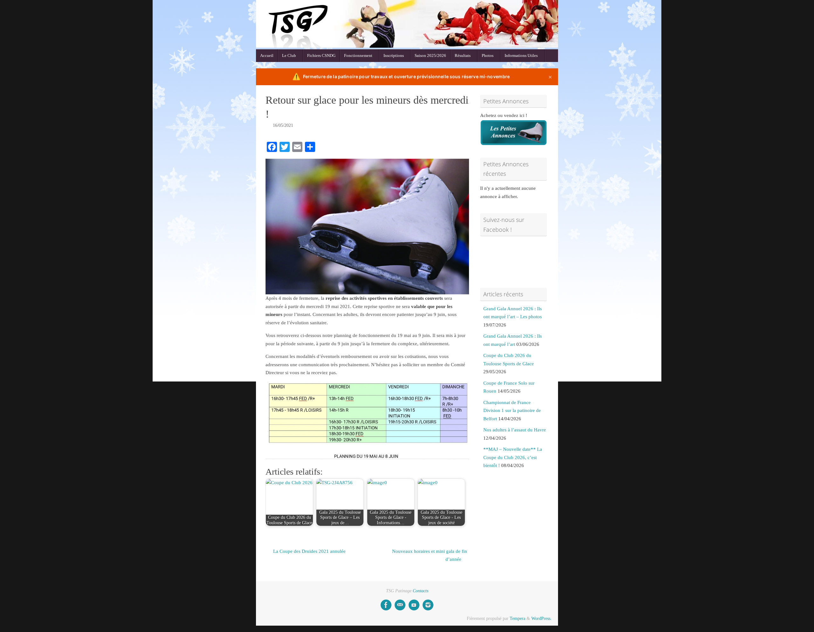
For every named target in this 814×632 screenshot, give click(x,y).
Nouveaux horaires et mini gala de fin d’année (429, 555)
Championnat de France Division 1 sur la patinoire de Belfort (512, 410)
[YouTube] (414, 605)
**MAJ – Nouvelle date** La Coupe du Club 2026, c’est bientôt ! (512, 457)
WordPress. (541, 618)
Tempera (517, 618)
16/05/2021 (283, 125)
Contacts (420, 590)
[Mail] (400, 605)
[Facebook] (386, 605)
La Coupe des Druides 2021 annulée (309, 551)
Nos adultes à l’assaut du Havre (514, 429)
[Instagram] (428, 605)
